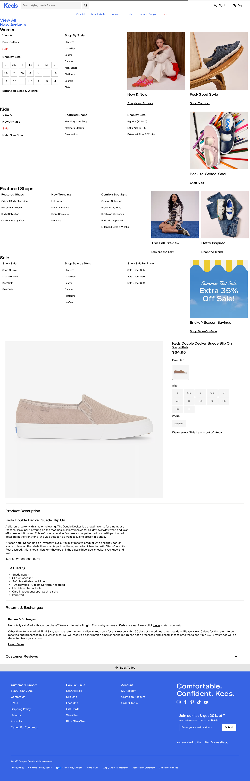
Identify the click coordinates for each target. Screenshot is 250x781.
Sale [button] (165, 14)
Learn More (16, 644)
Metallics (56, 220)
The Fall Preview (165, 243)
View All (80, 14)
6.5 (6, 73)
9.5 (55, 73)
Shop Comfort (200, 103)
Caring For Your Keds (24, 727)
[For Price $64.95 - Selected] (180, 372)
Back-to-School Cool (208, 174)
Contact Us (18, 696)
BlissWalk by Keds (111, 207)
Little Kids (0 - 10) (137, 128)
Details (214, 720)
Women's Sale (10, 276)
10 (5, 81)
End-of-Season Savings (210, 322)
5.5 (46, 65)
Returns (16, 715)
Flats (67, 87)
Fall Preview (57, 201)
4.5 (30, 65)
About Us (16, 721)
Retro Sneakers (60, 214)
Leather (69, 54)
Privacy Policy (17, 767)
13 (46, 81)
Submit (229, 727)
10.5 (14, 81)
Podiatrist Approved (112, 220)
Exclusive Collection (12, 207)
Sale (5, 49)
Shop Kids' (197, 182)
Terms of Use (92, 767)
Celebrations (72, 134)
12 (38, 81)
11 (22, 81)
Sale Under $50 (136, 276)
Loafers (69, 80)
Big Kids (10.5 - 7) (137, 121)
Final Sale (7, 289)
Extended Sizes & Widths (20, 90)
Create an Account (133, 696)
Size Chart (72, 715)
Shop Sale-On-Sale (203, 331)
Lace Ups (72, 703)
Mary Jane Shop (60, 207)
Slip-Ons (69, 42)
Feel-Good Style (204, 94)
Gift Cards (72, 709)
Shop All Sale (9, 270)
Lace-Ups (70, 48)
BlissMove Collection (112, 214)
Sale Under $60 (136, 283)
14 (54, 81)
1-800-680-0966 (22, 690)
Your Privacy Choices (72, 767)
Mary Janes (71, 67)
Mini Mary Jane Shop (76, 121)
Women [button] (116, 14)
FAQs (14, 703)
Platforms (70, 74)
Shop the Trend (212, 252)
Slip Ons (71, 696)
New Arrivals (98, 14)
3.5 (14, 65)
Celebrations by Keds (12, 220)
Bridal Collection (10, 214)
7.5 (22, 73)
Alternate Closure (74, 128)
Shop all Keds (180, 347)
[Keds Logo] (11, 5)
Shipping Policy (21, 709)
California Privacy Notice (40, 767)
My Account (128, 690)
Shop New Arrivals (140, 103)
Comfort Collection (111, 201)
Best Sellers (10, 42)
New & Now (137, 94)
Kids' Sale (7, 283)
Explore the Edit (162, 252)
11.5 (30, 81)
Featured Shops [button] (147, 14)
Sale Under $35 (136, 270)
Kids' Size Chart (13, 135)
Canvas (69, 61)
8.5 (38, 73)
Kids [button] (129, 14)
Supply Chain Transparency (115, 767)
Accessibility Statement (143, 767)
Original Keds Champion (14, 201)
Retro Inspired (213, 243)
